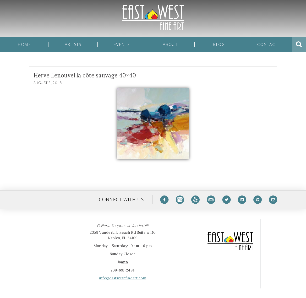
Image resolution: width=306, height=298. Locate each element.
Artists (73, 44)
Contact (267, 44)
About (170, 44)
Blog (219, 44)
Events (122, 44)
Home (24, 44)
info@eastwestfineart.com (122, 278)
